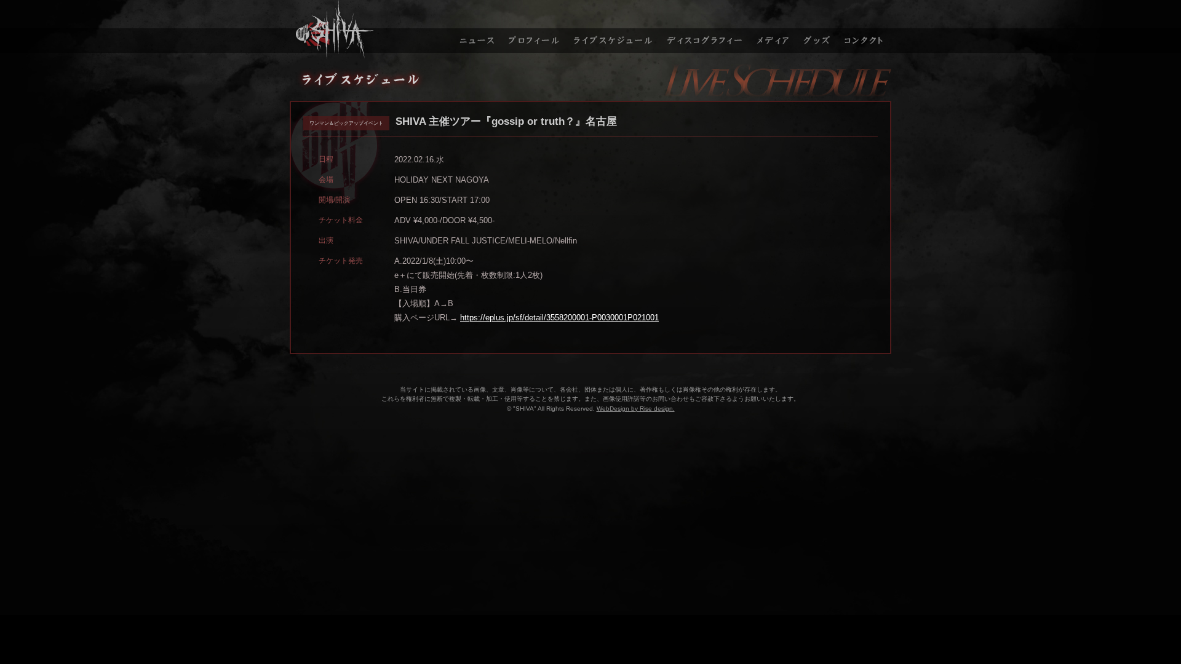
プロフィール (534, 29)
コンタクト (865, 29)
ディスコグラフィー (705, 29)
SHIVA (370, 29)
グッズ (818, 29)
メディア (774, 29)
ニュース (475, 29)
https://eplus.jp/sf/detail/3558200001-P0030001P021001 (559, 317)
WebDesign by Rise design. (636, 408)
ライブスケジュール (614, 29)
